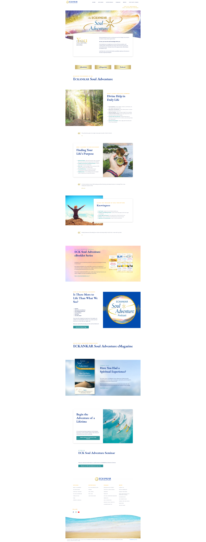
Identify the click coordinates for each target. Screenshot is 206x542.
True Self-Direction (82, 169)
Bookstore (121, 503)
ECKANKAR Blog (122, 496)
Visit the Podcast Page (81, 327)
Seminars (106, 491)
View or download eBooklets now (82, 276)
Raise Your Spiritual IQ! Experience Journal (124, 494)
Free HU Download (123, 489)
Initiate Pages (134, 2)
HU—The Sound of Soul (93, 487)
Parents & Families (77, 500)
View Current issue (104, 388)
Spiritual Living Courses (109, 489)
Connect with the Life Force (114, 116)
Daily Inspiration (107, 500)
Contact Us (121, 487)
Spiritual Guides (81, 160)
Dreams (100, 216)
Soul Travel (100, 211)
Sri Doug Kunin (76, 489)
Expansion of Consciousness (104, 218)
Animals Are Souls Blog (124, 501)
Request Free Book (123, 491)
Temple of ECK (76, 495)
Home (94, 2)
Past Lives (80, 166)
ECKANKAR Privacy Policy (133, 539)
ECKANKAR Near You (108, 504)
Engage (118, 2)
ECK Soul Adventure (77, 493)
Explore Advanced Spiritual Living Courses (88, 438)
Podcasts (106, 493)
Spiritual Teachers (77, 491)
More (124, 2)
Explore (100, 2)
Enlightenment (81, 171)
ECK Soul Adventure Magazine (110, 495)
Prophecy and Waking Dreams (104, 212)
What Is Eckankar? (77, 487)
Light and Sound (92, 495)
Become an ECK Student (109, 487)
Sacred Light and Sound (103, 215)
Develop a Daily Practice (109, 502)
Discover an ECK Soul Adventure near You (91, 466)
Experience (109, 2)
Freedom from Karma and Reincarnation (86, 163)
